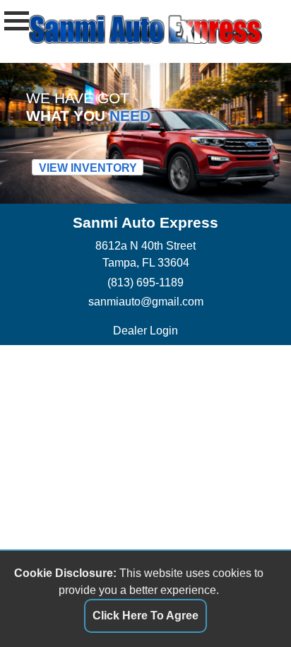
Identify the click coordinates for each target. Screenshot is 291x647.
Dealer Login (145, 330)
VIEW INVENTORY (88, 167)
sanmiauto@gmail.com (145, 301)
